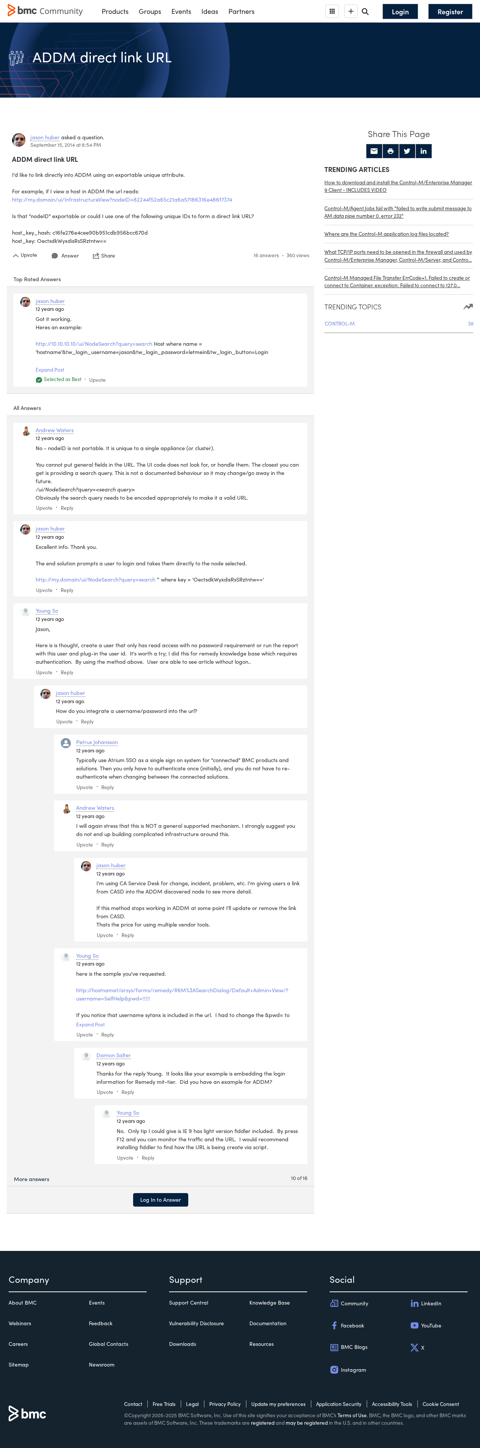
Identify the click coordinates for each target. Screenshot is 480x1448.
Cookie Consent (441, 1403)
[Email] (374, 151)
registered (262, 1422)
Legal (192, 1403)
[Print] (391, 151)
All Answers (27, 407)
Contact (133, 1403)
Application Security (339, 1403)
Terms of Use (352, 1415)
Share (108, 255)
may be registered (307, 1422)
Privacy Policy (225, 1403)
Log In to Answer (160, 1199)
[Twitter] (407, 151)
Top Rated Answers (37, 279)
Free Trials (164, 1403)
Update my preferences (278, 1403)
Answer (70, 255)
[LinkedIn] (424, 151)
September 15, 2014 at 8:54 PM (65, 144)
